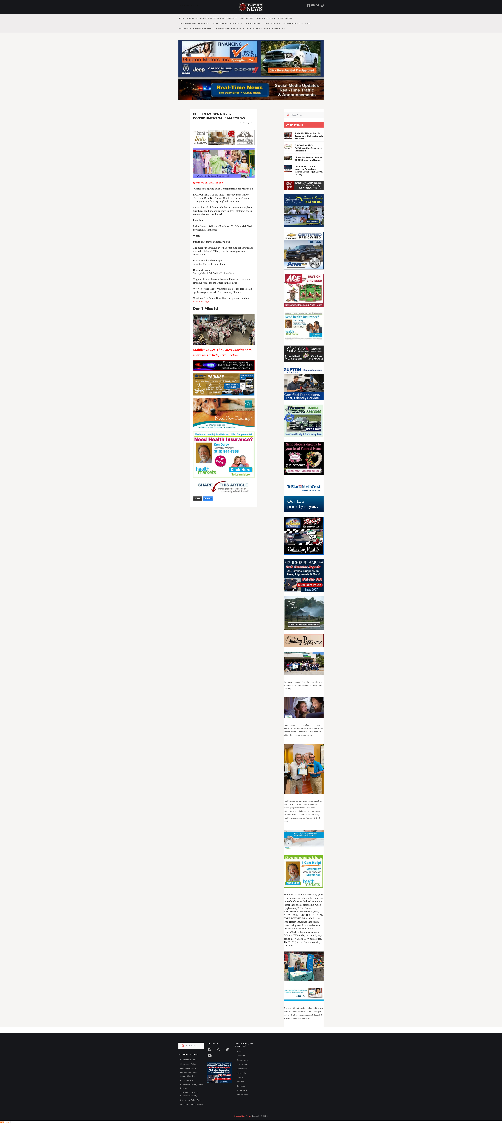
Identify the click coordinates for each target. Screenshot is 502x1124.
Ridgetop (241, 1092)
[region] (304, 191)
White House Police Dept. (191, 1110)
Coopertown (242, 1066)
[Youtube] (313, 5)
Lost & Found (272, 23)
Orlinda (240, 1083)
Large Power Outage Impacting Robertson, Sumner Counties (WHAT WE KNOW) (309, 176)
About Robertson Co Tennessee (218, 18)
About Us (192, 18)
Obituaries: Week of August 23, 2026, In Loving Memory (308, 164)
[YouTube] (209, 1061)
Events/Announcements (230, 28)
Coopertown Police (189, 1065)
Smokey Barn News (242, 1121)
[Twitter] (317, 5)
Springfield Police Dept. (191, 1106)
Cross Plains (242, 1070)
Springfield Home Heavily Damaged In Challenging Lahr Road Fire (309, 142)
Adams (240, 1057)
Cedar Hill (241, 1061)
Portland (240, 1087)
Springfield (242, 1096)
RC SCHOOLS (186, 1086)
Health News (220, 23)
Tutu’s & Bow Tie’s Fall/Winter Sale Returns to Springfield (308, 154)
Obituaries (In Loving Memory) (196, 28)
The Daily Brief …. (293, 23)
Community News (265, 18)
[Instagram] (322, 5)
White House (242, 1100)
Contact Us (246, 18)
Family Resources (274, 28)
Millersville (241, 1079)
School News (254, 28)
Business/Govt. (253, 23)
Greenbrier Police (188, 1070)
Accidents (236, 23)
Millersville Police (188, 1074)
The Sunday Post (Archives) (194, 23)
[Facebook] (308, 5)
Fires (308, 23)
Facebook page (201, 307)
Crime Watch (285, 18)
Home (181, 18)
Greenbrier (242, 1074)
